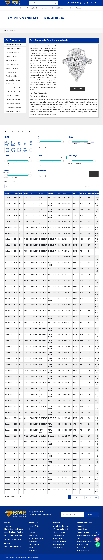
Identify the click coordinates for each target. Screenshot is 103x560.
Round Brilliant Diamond (13, 44)
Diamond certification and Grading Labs (87, 536)
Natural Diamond (11, 60)
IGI (45, 176)
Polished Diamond (11, 56)
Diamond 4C (81, 526)
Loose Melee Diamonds (13, 107)
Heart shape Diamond (13, 103)
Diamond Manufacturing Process (87, 541)
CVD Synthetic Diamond (13, 48)
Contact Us (79, 8)
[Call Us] (97, 533)
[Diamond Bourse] (12, 3)
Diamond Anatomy (83, 532)
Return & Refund (34, 544)
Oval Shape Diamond (12, 84)
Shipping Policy (33, 541)
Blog (30, 529)
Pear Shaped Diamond (13, 76)
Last (96, 497)
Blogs (71, 8)
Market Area (33, 550)
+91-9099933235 (74, 3)
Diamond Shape (82, 529)
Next (90, 497)
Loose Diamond (11, 72)
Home (22, 8)
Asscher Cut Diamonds (13, 111)
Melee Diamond (82, 547)
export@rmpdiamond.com (91, 3)
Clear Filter (93, 174)
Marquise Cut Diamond (13, 80)
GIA (39, 176)
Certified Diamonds (12, 68)
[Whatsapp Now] (97, 544)
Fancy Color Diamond (12, 64)
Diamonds (44, 8)
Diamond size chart (83, 544)
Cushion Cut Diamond (13, 92)
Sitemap (31, 547)
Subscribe (91, 514)
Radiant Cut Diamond (12, 96)
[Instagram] (97, 539)
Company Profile (32, 8)
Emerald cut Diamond (13, 88)
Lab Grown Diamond (12, 52)
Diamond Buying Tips (83, 550)
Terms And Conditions (36, 538)
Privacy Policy (33, 535)
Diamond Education (58, 8)
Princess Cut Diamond (13, 100)
